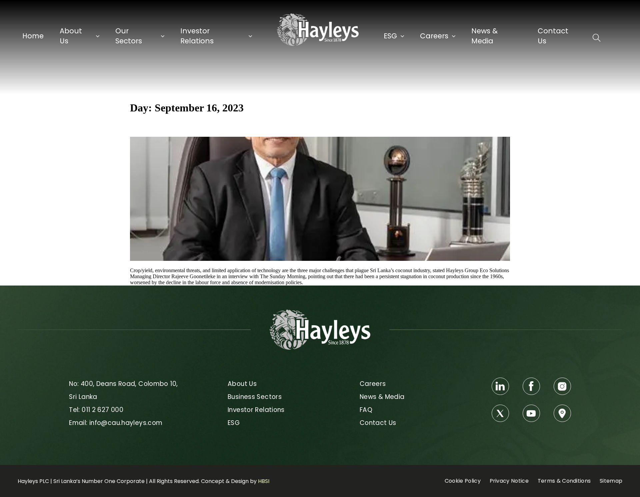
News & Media (484, 36)
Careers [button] (434, 36)
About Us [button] (71, 36)
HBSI (263, 481)
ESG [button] (390, 36)
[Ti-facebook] (531, 386)
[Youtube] (531, 413)
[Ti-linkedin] (500, 386)
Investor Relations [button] (197, 36)
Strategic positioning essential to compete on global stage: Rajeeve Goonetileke (264, 125)
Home (33, 36)
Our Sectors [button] (128, 36)
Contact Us (553, 36)
